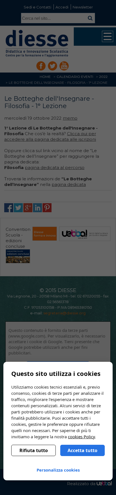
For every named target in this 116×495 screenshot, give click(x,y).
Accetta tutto (82, 450)
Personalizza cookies (58, 470)
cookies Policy (81, 436)
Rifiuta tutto (33, 450)
